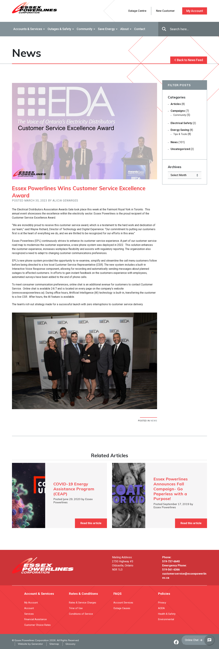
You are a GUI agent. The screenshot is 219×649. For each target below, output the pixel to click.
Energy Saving (180, 130)
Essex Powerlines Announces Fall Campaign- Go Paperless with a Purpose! (170, 488)
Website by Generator (30, 643)
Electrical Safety (181, 123)
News (154, 420)
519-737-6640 (171, 561)
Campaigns (178, 110)
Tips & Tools (180, 134)
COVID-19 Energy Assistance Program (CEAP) (73, 488)
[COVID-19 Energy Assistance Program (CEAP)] (28, 495)
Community (179, 115)
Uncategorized (180, 149)
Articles (176, 104)
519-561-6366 (171, 569)
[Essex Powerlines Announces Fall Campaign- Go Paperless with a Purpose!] (128, 495)
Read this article (90, 523)
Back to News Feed (189, 60)
